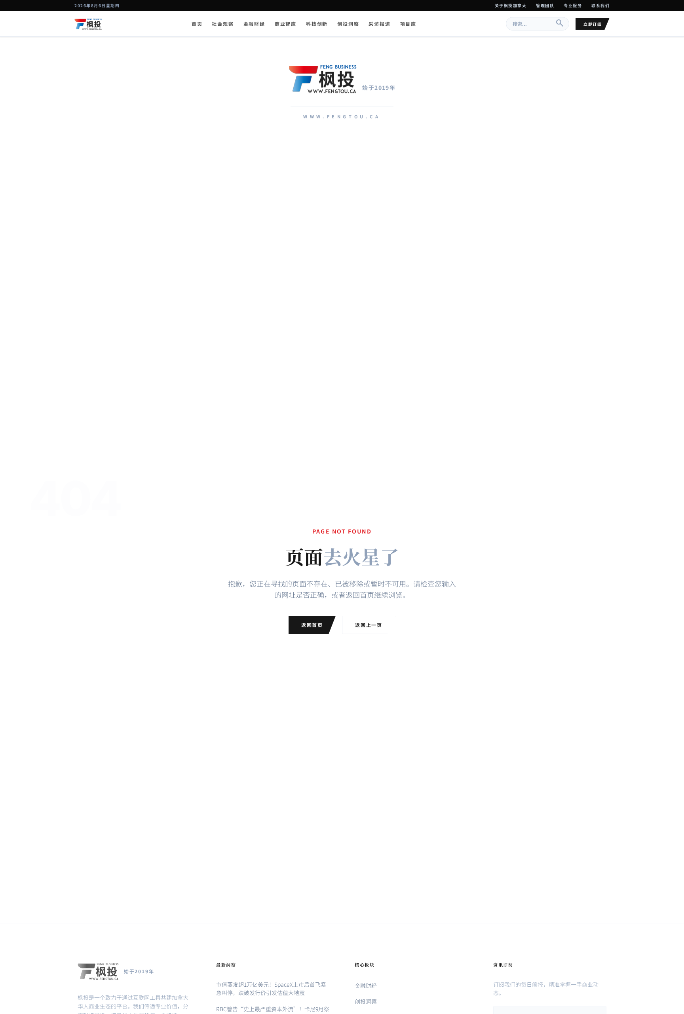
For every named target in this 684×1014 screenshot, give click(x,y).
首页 (197, 24)
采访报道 (379, 24)
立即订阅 (592, 24)
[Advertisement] (342, 217)
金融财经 (254, 24)
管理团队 (545, 5)
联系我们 (600, 5)
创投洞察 (348, 24)
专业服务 (573, 5)
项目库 (408, 24)
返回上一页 (368, 624)
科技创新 (317, 24)
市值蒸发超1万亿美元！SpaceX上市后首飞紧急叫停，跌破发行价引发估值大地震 (271, 988)
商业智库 (285, 24)
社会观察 (223, 24)
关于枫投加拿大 (511, 5)
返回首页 (312, 624)
